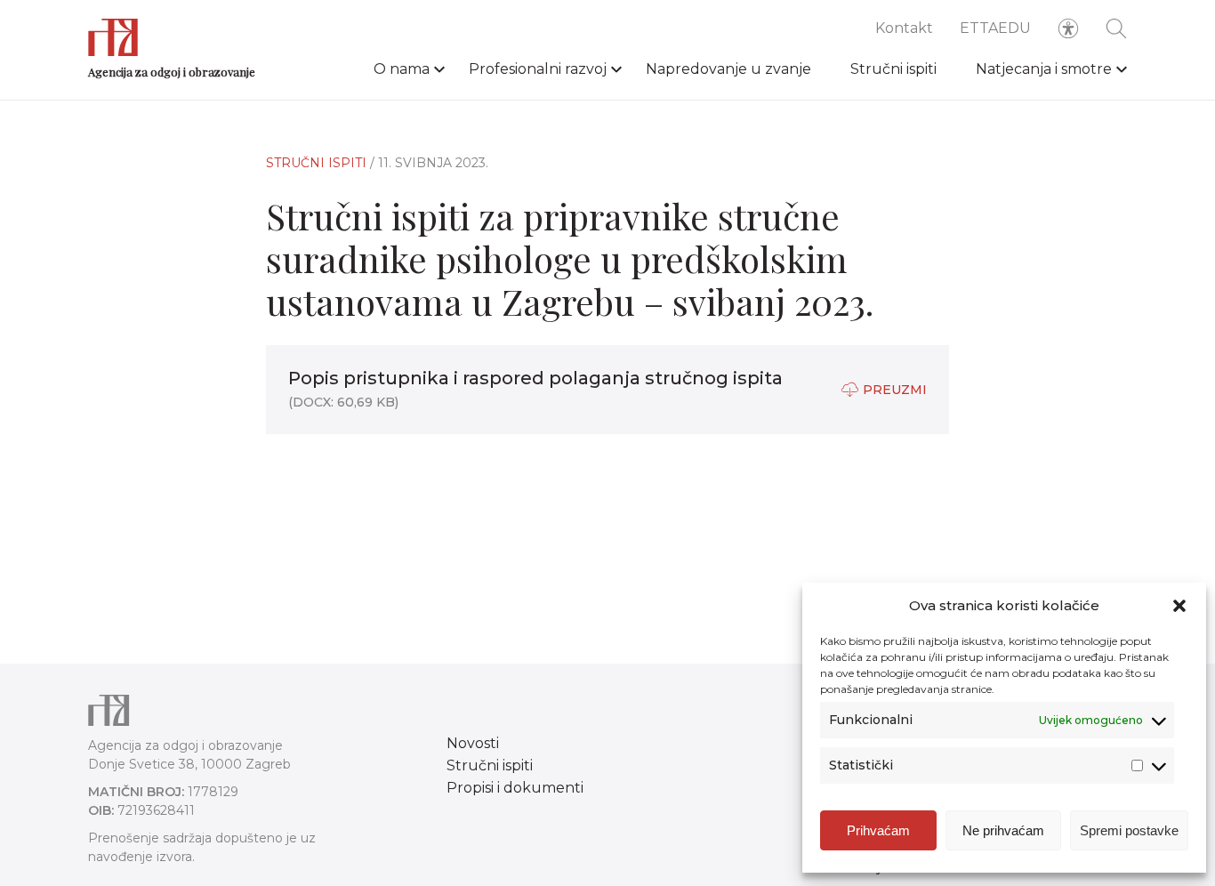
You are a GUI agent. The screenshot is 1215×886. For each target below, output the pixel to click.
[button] (1179, 606)
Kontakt (904, 28)
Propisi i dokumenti (515, 787)
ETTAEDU (995, 28)
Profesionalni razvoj (538, 68)
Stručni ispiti (893, 68)
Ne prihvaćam (1003, 830)
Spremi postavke (1129, 830)
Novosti (473, 743)
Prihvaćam (878, 830)
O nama (402, 68)
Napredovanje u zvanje (728, 68)
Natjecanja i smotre (1044, 68)
